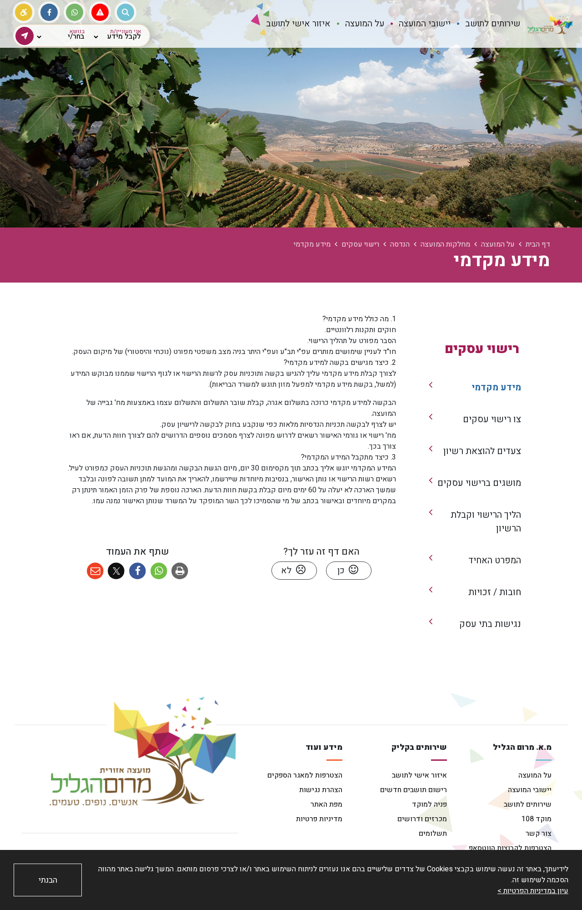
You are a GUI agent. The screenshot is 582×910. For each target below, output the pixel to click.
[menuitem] (492, 24)
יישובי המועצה (530, 789)
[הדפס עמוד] (180, 571)
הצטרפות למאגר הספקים (304, 775)
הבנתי (48, 880)
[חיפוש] (125, 12)
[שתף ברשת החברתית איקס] (116, 571)
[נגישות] (24, 12)
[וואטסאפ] (74, 12)
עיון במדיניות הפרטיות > (532, 890)
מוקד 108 (537, 819)
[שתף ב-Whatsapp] (159, 571)
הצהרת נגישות (320, 789)
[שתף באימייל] (95, 571)
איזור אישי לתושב (419, 775)
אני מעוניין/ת (125, 31)
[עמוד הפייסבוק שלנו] (49, 12)
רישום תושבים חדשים (413, 789)
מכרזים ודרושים (422, 819)
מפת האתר (326, 804)
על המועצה (535, 775)
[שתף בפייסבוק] (137, 571)
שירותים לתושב (528, 804)
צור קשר (539, 833)
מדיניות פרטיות (319, 819)
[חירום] (100, 12)
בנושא (77, 31)
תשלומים (433, 833)
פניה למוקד (429, 804)
